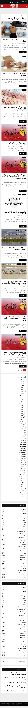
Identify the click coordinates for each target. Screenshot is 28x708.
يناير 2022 (23, 490)
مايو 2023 (23, 458)
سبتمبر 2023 (23, 450)
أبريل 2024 (23, 436)
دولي (17, 230)
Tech (24, 524)
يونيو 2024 (23, 432)
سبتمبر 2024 (23, 426)
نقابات (24, 577)
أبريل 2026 (23, 387)
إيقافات (24, 535)
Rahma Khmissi (22, 43)
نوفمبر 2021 (23, 494)
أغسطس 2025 (22, 403)
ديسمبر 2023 (23, 444)
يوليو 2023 (23, 454)
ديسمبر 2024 (23, 420)
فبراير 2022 (23, 488)
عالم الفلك (23, 563)
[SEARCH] (3, 661)
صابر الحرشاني (22, 144)
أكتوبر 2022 (23, 472)
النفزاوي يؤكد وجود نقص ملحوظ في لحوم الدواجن (15, 690)
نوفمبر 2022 (23, 470)
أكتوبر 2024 (23, 424)
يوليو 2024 (23, 430)
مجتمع (24, 22)
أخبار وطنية (23, 56)
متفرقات (24, 570)
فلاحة (24, 568)
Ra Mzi (24, 180)
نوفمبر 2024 (23, 422)
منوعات (24, 574)
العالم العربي (23, 542)
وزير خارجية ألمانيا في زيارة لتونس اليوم (17, 682)
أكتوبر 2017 (23, 498)
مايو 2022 (23, 482)
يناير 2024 (23, 442)
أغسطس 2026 (22, 379)
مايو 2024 (23, 434)
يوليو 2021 (23, 496)
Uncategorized (22, 529)
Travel (24, 526)
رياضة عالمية (23, 555)
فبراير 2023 (23, 464)
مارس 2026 (23, 389)
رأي (25, 553)
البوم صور (24, 539)
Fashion (24, 511)
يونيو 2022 (23, 480)
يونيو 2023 (23, 456)
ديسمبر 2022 (23, 468)
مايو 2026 (23, 385)
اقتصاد (20, 230)
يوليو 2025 (23, 405)
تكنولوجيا (24, 544)
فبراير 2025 (23, 415)
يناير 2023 (23, 466)
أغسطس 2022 (22, 476)
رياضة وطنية (23, 557)
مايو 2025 (23, 409)
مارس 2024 (23, 438)
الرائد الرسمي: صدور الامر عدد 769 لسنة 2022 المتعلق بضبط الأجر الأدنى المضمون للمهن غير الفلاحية (15, 353)
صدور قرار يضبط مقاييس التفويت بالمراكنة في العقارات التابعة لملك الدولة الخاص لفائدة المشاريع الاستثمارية (14, 176)
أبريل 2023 (23, 460)
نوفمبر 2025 (23, 397)
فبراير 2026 (23, 391)
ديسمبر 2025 (23, 395)
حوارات (24, 548)
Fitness (24, 513)
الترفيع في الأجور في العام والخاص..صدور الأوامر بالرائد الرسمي (15, 108)
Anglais (26, 1)
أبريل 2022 (23, 484)
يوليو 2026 (23, 381)
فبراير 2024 (23, 440)
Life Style (23, 518)
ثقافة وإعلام (23, 546)
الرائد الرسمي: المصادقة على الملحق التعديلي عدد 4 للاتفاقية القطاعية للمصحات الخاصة (15, 318)
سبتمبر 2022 (23, 474)
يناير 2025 (23, 418)
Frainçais (22, 1)
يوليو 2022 (23, 478)
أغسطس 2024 (22, 428)
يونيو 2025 (23, 407)
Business (23, 509)
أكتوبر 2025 (23, 399)
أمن (25, 533)
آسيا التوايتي (23, 357)
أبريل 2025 (23, 411)
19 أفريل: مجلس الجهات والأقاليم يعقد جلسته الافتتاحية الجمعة (16, 213)
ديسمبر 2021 (23, 492)
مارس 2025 (23, 413)
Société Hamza (18, 704)
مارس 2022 (23, 486)
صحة (20, 299)
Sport (24, 520)
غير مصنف (23, 566)
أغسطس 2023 (22, 452)
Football (24, 515)
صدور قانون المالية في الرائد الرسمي (16, 143)
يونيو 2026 (23, 383)
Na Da (24, 215)
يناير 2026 (23, 393)
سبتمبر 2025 (23, 401)
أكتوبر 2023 (23, 448)
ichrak (24, 251)
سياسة (20, 125)
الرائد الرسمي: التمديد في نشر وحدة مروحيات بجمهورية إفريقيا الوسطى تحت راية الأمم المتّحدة (14, 283)
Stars (24, 522)
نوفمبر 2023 (23, 446)
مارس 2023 (23, 462)
